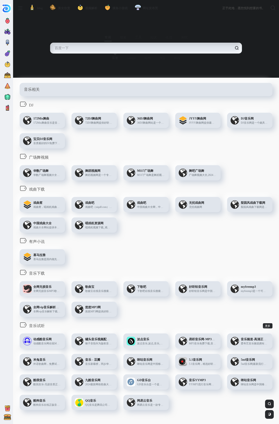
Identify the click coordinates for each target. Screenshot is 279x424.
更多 (267, 325)
